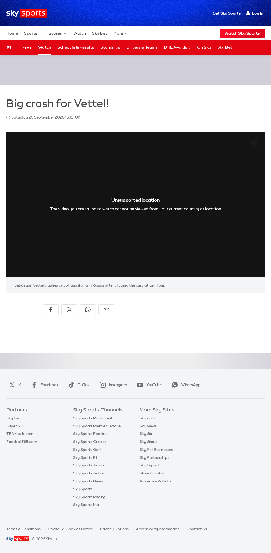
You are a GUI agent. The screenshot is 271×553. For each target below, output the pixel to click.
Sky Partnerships (154, 457)
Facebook (49, 385)
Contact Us (197, 529)
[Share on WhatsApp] (88, 309)
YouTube (154, 385)
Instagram (118, 385)
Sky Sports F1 (85, 457)
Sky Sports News (88, 481)
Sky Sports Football (90, 434)
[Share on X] (69, 309)
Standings (110, 47)
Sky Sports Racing (89, 497)
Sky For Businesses (156, 449)
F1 (9, 47)
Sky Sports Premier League (97, 426)
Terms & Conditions (23, 529)
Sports (30, 33)
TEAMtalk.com (19, 434)
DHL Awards (176, 47)
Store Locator (151, 473)
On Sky (204, 47)
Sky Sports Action (89, 473)
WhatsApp (191, 385)
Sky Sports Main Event (92, 418)
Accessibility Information (157, 529)
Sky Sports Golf (87, 449)
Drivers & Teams (142, 47)
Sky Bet (99, 33)
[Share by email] (106, 309)
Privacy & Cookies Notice (70, 529)
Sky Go (145, 434)
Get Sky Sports (227, 13)
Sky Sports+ (83, 489)
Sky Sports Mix (86, 504)
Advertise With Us (155, 481)
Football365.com (21, 441)
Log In (257, 13)
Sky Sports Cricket (89, 441)
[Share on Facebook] (51, 309)
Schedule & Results (75, 47)
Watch (79, 33)
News (26, 47)
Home (12, 33)
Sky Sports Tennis (88, 465)
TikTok (84, 385)
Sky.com (147, 418)
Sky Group (148, 441)
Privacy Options (114, 529)
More (118, 33)
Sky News (148, 426)
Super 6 (13, 426)
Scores (55, 33)
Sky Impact (149, 465)
